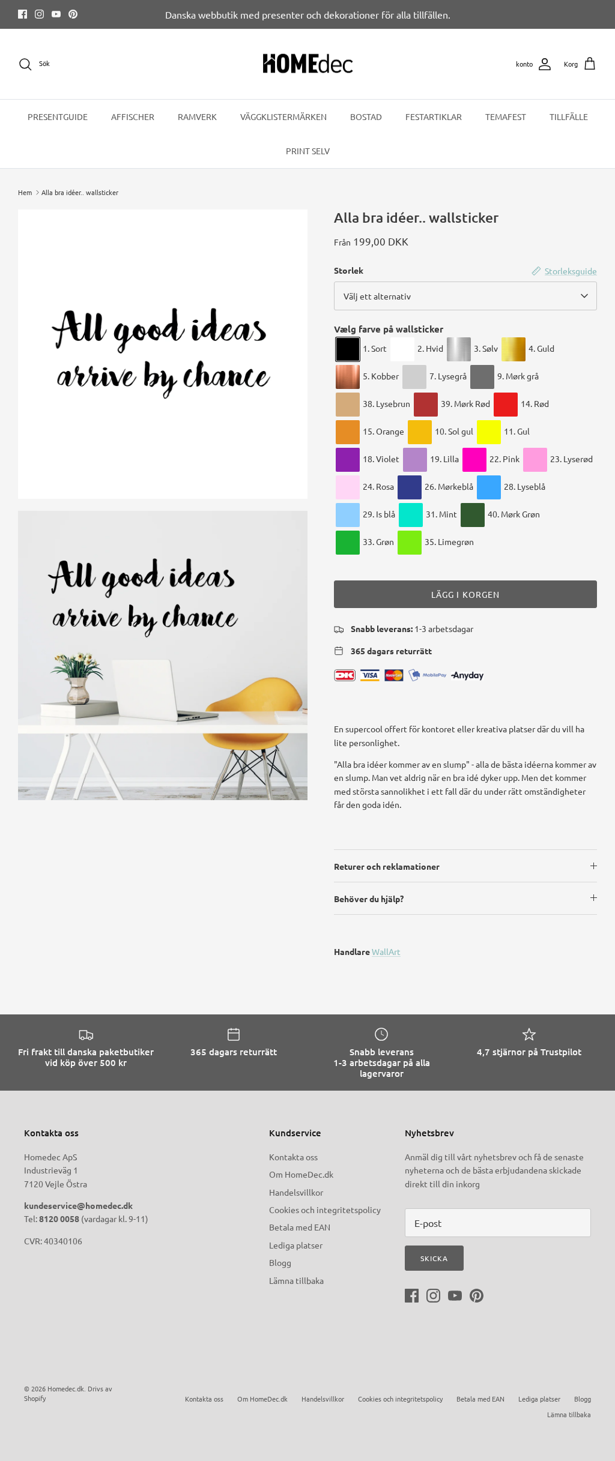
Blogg (280, 1262)
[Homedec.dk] (307, 64)
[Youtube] (56, 14)
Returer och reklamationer (387, 866)
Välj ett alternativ (377, 296)
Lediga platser (296, 1245)
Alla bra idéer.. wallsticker (79, 192)
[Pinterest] (72, 14)
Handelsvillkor (296, 1192)
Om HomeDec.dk (301, 1174)
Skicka (434, 1258)
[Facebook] (22, 14)
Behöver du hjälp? (369, 898)
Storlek (348, 270)
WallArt (386, 951)
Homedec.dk (65, 1388)
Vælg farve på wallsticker (388, 329)
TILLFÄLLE (569, 116)
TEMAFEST (505, 116)
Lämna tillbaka (296, 1280)
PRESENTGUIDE (58, 116)
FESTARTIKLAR (433, 116)
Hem (25, 192)
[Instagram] (39, 14)
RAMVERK (197, 116)
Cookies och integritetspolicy (325, 1209)
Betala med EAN (299, 1227)
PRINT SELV (308, 150)
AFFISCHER (132, 116)
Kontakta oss (293, 1156)
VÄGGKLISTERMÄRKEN (283, 116)
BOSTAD (366, 116)
